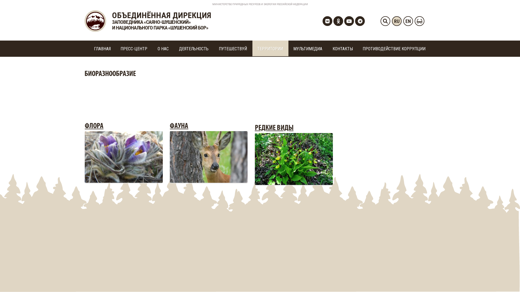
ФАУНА (179, 126)
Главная (102, 48)
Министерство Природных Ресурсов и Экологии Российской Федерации (260, 4)
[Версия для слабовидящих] (419, 21)
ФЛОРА (94, 126)
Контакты (343, 48)
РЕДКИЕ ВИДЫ (274, 128)
